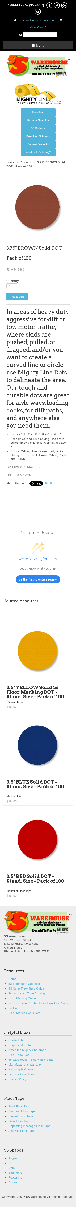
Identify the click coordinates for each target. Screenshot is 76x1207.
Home (12, 979)
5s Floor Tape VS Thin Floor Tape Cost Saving (39, 1003)
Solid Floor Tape (19, 1106)
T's (10, 1163)
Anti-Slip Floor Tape (21, 1130)
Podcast (13, 1008)
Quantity (12, 281)
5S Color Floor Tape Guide (26, 988)
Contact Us (15, 1040)
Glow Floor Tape (19, 1121)
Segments (15, 1172)
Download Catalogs (38, 136)
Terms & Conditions (21, 1074)
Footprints (15, 1177)
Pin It (48, 483)
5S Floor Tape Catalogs (24, 983)
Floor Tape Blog (19, 1054)
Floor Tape (38, 112)
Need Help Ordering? (38, 152)
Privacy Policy (17, 1079)
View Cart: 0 (38, 27)
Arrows (13, 1182)
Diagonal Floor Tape (21, 1111)
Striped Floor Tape (20, 1116)
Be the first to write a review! (38, 579)
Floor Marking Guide (22, 998)
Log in (21, 20)
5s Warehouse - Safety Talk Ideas (30, 1059)
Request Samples (38, 120)
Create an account (42, 20)
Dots (11, 1167)
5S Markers (38, 128)
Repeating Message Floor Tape (29, 1126)
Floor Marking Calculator (24, 1012)
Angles (13, 1158)
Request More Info (20, 1045)
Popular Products (38, 144)
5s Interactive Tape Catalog (26, 993)
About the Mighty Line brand (27, 1050)
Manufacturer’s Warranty (25, 1064)
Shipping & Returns (21, 1069)
